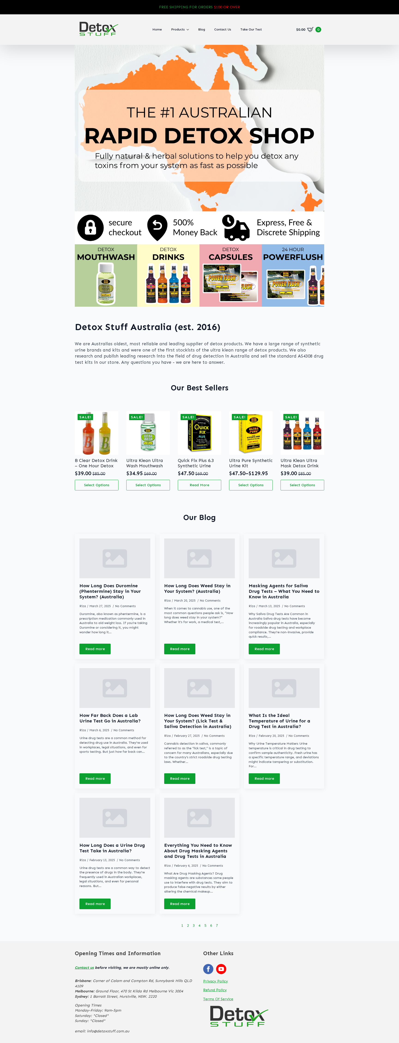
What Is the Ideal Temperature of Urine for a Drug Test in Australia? (279, 721)
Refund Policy (215, 990)
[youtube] (221, 969)
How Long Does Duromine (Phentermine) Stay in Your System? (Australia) (110, 591)
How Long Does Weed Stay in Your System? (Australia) (197, 588)
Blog (201, 29)
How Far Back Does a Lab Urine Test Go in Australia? (110, 718)
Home (157, 29)
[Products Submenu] (189, 29)
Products (178, 29)
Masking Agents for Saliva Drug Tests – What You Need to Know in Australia (284, 591)
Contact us (84, 967)
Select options (96, 485)
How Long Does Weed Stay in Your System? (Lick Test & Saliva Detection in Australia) (197, 721)
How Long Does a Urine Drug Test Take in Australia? (112, 847)
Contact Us (222, 29)
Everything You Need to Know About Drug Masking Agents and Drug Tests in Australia (198, 850)
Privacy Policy (215, 981)
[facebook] (208, 969)
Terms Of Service (218, 999)
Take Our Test (251, 29)
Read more (199, 485)
